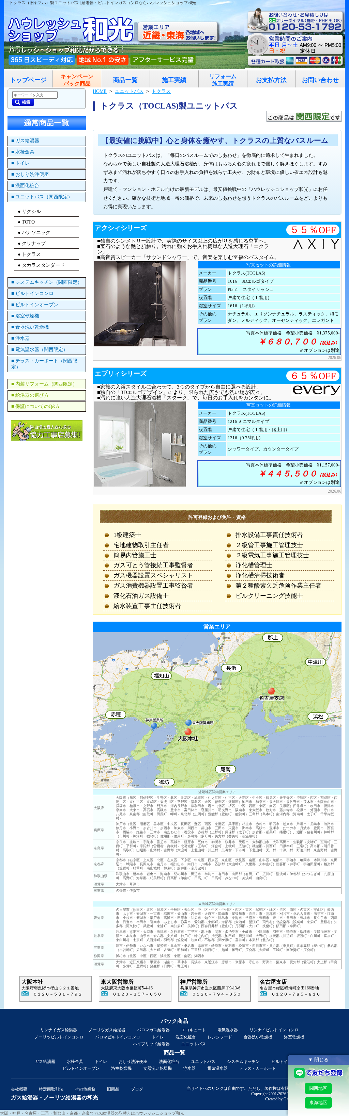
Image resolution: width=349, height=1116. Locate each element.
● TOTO (26, 222)
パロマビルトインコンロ (117, 1037)
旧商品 (113, 1089)
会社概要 (19, 1089)
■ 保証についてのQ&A (35, 406)
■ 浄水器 (20, 338)
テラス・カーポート (257, 1068)
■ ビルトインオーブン (34, 304)
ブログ (137, 1089)
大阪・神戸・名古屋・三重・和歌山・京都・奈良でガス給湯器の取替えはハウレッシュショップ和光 (92, 1113)
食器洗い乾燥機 (258, 1037)
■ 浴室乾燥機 (25, 315)
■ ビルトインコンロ (32, 293)
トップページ (28, 80)
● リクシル (29, 211)
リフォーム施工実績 (223, 79)
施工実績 (174, 80)
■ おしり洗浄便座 (30, 174)
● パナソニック (34, 232)
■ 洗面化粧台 (25, 185)
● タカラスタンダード (41, 265)
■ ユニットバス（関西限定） (42, 196)
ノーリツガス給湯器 (107, 1030)
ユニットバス (193, 1043)
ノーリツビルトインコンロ (59, 1037)
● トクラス (29, 254)
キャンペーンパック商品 (77, 79)
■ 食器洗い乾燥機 (30, 327)
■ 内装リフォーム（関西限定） (44, 384)
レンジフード (220, 1037)
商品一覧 (125, 80)
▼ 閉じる (318, 1059)
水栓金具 (75, 1061)
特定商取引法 (51, 1089)
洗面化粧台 (186, 1037)
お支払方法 (271, 80)
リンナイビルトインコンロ (274, 1030)
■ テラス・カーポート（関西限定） (44, 364)
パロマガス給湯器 (153, 1030)
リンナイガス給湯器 (58, 1030)
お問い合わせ (320, 80)
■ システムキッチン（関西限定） (46, 282)
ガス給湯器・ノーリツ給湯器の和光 (54, 1097)
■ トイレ (20, 163)
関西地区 (318, 1088)
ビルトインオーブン (81, 1068)
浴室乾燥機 (294, 1037)
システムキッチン (243, 1061)
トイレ (158, 1037)
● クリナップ (32, 243)
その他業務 (85, 1089)
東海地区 (318, 1102)
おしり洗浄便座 (133, 1061)
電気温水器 (227, 1030)
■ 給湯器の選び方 (30, 395)
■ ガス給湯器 (25, 140)
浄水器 (189, 1068)
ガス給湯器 (45, 1061)
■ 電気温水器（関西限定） (39, 349)
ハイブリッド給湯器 (151, 1043)
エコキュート (193, 1030)
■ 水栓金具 (22, 151)
